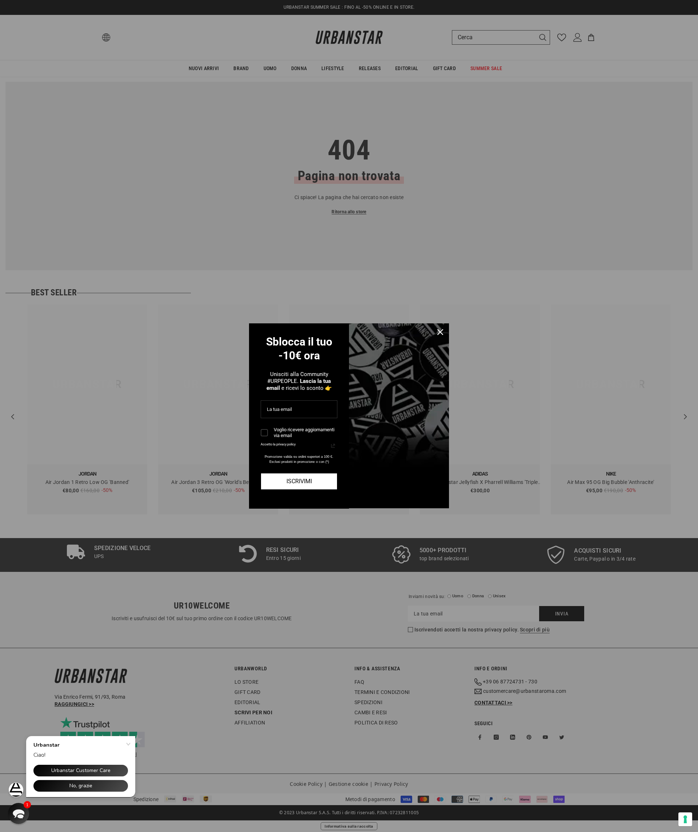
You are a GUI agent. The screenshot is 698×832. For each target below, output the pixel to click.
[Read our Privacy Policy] (333, 445)
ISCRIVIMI (299, 481)
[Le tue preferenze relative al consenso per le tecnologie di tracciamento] (685, 819)
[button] (18, 813)
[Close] (440, 332)
